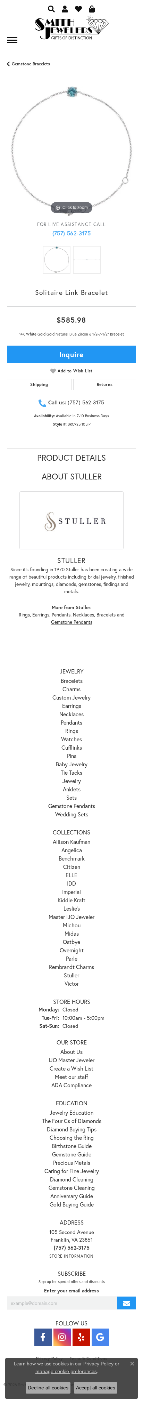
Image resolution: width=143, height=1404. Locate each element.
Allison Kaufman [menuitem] (71, 841)
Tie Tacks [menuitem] (71, 772)
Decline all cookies (48, 1387)
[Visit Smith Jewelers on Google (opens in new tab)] (100, 1337)
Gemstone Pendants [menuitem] (71, 805)
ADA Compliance (71, 1085)
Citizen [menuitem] (71, 866)
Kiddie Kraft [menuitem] (71, 900)
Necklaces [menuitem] (71, 714)
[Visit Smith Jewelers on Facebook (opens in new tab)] (43, 1337)
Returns (105, 384)
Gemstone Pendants (71, 622)
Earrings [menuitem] (71, 705)
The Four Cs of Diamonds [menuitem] (71, 1120)
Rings (24, 615)
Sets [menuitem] (71, 797)
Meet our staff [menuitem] (71, 1076)
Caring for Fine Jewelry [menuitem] (71, 1171)
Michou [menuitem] (72, 925)
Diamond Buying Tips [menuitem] (71, 1129)
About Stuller (72, 476)
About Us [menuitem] (71, 1051)
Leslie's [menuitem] (72, 908)
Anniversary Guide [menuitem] (71, 1196)
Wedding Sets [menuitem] (71, 814)
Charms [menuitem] (71, 689)
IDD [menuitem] (71, 883)
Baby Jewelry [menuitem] (71, 764)
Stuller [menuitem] (71, 975)
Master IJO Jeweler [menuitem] (71, 916)
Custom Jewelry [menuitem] (71, 697)
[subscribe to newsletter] (126, 1303)
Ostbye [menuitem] (71, 941)
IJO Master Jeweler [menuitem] (71, 1060)
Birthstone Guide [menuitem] (72, 1145)
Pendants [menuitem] (71, 722)
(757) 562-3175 (71, 233)
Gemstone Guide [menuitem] (71, 1154)
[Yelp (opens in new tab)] (81, 1337)
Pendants (61, 615)
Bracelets (106, 615)
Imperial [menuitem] (71, 891)
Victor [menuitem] (72, 983)
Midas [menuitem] (72, 933)
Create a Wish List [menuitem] (71, 1068)
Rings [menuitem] (71, 730)
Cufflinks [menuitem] (71, 747)
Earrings (40, 615)
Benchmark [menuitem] (72, 858)
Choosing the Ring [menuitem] (72, 1137)
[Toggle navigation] (12, 40)
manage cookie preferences (66, 1371)
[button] (51, 8)
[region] (71, 151)
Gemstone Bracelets (31, 63)
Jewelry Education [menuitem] (71, 1112)
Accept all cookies (95, 1387)
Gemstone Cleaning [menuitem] (72, 1187)
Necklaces (83, 615)
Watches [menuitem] (71, 739)
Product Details (71, 457)
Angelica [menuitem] (71, 850)
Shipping (39, 384)
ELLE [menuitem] (71, 875)
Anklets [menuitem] (72, 789)
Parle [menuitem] (71, 958)
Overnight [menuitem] (72, 950)
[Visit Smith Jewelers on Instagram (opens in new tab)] (62, 1337)
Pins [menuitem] (71, 755)
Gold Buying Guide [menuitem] (72, 1204)
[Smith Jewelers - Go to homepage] (71, 29)
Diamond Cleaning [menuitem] (71, 1179)
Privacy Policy (98, 1363)
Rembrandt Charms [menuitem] (71, 966)
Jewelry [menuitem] (71, 780)
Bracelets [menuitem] (72, 680)
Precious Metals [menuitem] (71, 1162)
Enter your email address (71, 1291)
